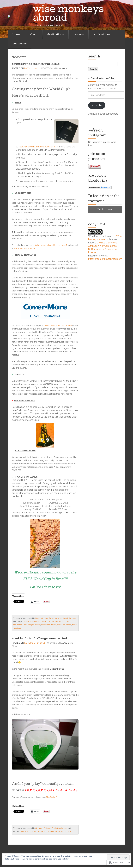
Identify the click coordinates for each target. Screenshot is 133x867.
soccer (37, 625)
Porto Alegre (28, 625)
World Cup (66, 831)
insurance (17, 625)
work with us (101, 34)
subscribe (97, 105)
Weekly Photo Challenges (55, 828)
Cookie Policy (63, 859)
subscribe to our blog (101, 78)
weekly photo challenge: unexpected (39, 638)
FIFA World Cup (61, 621)
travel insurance (64, 625)
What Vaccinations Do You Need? (51, 245)
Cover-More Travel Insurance (58, 325)
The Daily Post (53, 797)
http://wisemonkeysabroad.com (105, 259)
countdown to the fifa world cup (36, 64)
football (33, 831)
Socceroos (45, 625)
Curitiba (50, 621)
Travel (53, 625)
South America (69, 618)
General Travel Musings (51, 618)
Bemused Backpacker (25, 248)
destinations (55, 34)
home (16, 34)
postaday (50, 831)
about (34, 34)
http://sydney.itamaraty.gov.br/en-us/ (38, 146)
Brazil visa (34, 621)
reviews (78, 34)
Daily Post (24, 831)
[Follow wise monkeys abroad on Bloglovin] (100, 187)
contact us (20, 44)
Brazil (37, 618)
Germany (39, 828)
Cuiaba (43, 621)
